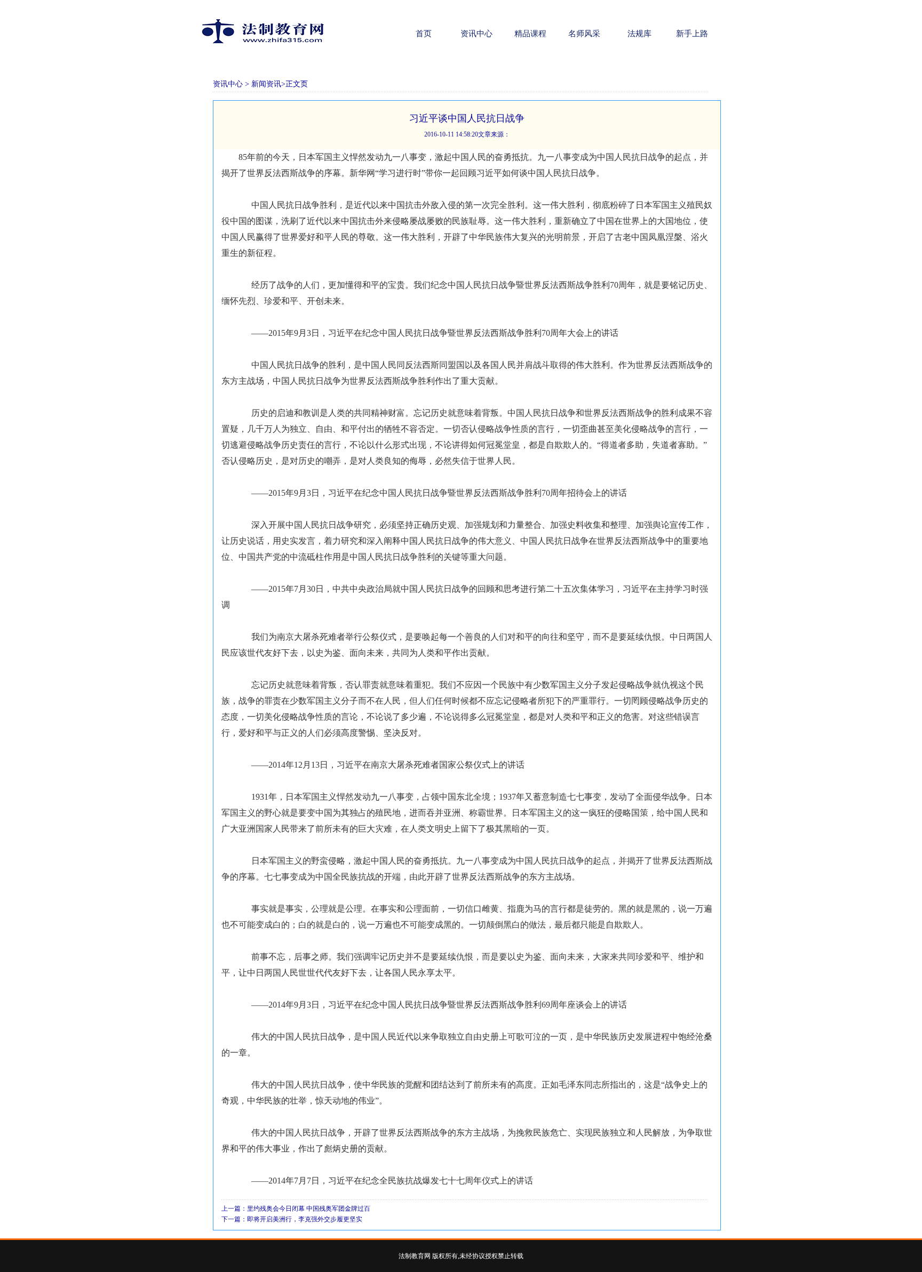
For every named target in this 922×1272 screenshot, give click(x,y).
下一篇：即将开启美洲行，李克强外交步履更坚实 (291, 1219)
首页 (423, 33)
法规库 (638, 33)
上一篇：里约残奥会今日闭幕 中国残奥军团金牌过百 (295, 1208)
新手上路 (692, 33)
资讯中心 (476, 33)
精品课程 (530, 33)
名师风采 (584, 33)
